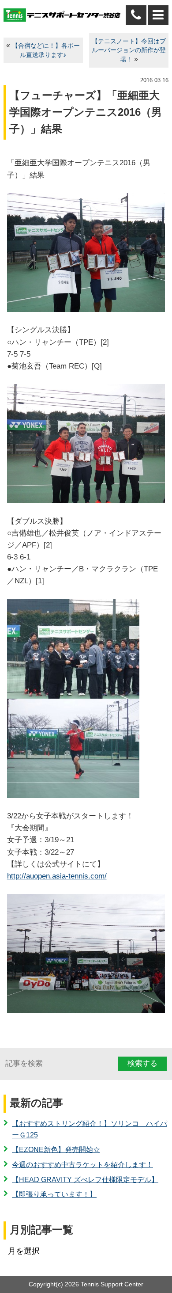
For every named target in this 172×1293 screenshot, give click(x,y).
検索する (142, 1063)
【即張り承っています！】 (54, 1194)
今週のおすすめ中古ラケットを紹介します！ (82, 1164)
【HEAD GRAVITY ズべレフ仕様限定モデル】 (85, 1179)
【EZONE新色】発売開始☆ (56, 1149)
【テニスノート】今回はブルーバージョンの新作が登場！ (129, 50)
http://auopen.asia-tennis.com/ (57, 876)
